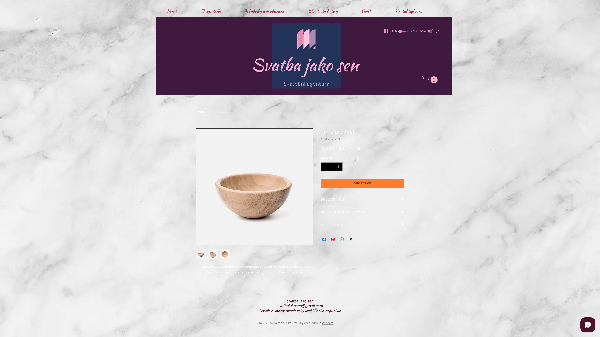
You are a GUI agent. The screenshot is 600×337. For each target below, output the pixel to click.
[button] (264, 9)
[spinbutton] (332, 167)
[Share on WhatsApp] (342, 239)
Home (200, 111)
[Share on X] (351, 239)
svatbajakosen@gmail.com (300, 306)
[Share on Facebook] (324, 239)
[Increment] (339, 167)
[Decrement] (325, 167)
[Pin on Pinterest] (333, 239)
